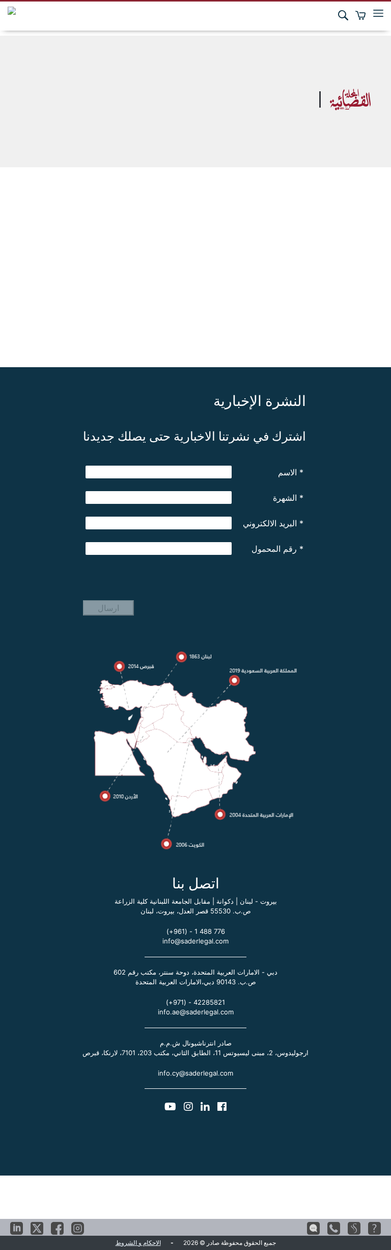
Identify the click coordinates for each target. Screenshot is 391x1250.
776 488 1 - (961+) (195, 931)
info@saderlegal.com (195, 941)
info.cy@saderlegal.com (195, 1073)
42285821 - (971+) (195, 1002)
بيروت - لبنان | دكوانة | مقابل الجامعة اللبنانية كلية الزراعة (196, 901)
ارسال (108, 608)
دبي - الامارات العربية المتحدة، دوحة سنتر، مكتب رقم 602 (195, 972)
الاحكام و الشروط (138, 1242)
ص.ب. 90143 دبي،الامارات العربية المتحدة (195, 982)
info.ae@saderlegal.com (196, 1012)
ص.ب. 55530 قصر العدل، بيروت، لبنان (196, 911)
